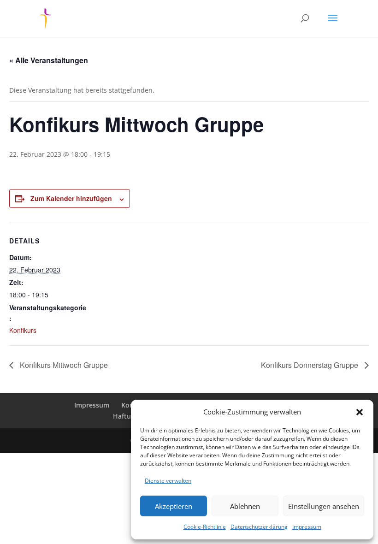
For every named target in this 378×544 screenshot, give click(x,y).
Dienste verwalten (168, 481)
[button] (359, 412)
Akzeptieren (173, 506)
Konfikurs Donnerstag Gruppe (310, 365)
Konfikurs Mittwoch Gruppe (63, 365)
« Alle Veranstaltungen (48, 60)
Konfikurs (22, 330)
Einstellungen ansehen (323, 506)
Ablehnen (245, 506)
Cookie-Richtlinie (204, 527)
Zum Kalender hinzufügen (71, 198)
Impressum (306, 527)
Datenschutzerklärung (259, 527)
